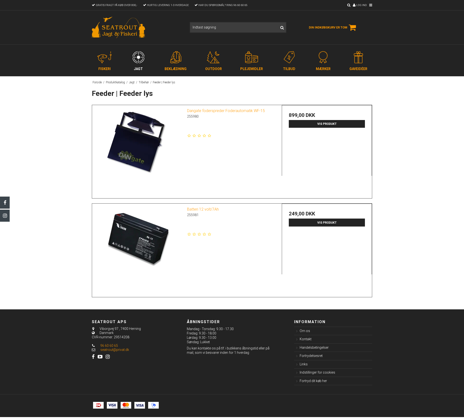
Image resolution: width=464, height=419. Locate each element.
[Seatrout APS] (119, 27)
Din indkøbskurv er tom (328, 27)
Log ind (361, 5)
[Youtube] (100, 357)
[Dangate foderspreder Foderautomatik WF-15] (137, 150)
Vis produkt (327, 124)
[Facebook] (5, 203)
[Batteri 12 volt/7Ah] (137, 249)
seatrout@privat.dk (114, 350)
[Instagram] (5, 216)
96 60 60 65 (109, 346)
